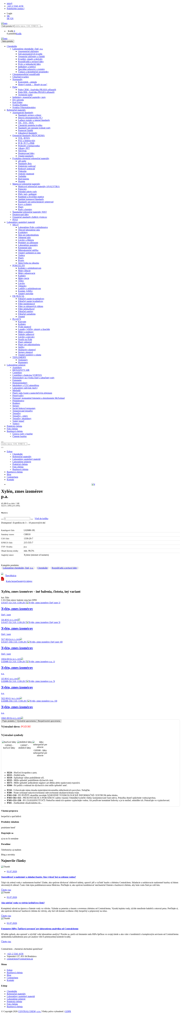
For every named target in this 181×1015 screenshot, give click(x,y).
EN (11, 18)
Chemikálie (42, 568)
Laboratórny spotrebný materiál (21, 996)
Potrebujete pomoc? (15, 8)
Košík (18, 33)
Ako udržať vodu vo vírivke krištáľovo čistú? (23, 903)
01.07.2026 (12, 871)
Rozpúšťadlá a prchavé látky (64, 568)
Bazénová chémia (15, 472)
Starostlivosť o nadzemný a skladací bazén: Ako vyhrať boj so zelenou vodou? (38, 877)
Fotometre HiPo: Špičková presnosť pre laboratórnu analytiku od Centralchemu (39, 928)
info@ (9, 3)
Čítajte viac (6, 890)
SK (8, 16)
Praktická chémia (14, 1001)
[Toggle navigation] (2, 447)
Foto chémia (12, 1004)
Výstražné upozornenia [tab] (26, 721)
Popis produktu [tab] (8, 721)
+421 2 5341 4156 (15, 6)
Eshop (9, 451)
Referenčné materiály (16, 994)
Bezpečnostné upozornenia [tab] (49, 721)
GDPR (68, 1011)
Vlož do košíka (41, 518)
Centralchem (12, 477)
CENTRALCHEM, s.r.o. (29, 1011)
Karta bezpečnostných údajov (19, 581)
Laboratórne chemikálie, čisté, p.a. (18, 568)
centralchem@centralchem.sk (20, 959)
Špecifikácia (10, 575)
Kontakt (10, 479)
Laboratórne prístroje (16, 999)
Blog (9, 474)
